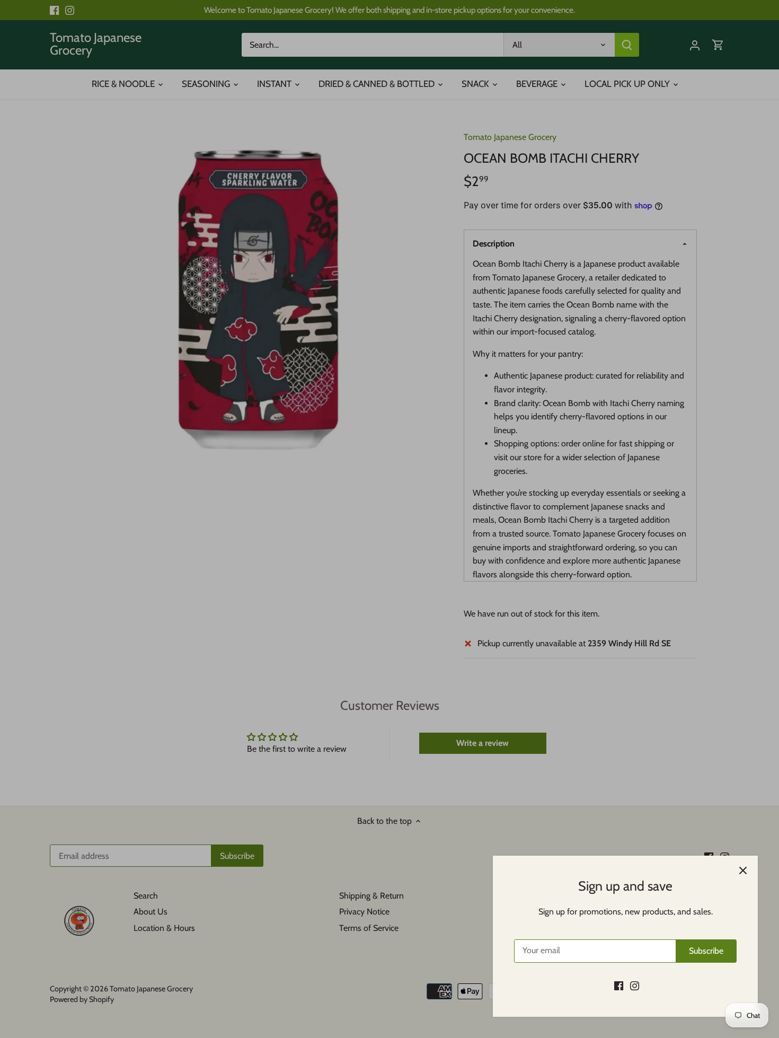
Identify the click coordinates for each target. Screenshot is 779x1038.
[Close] (743, 870)
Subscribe (706, 951)
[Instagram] (634, 985)
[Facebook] (618, 985)
